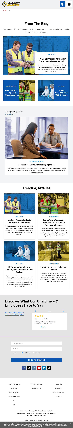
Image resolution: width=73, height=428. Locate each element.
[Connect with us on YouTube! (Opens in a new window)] (39, 368)
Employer (38, 353)
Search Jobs (14, 388)
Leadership (58, 388)
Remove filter (9, 114)
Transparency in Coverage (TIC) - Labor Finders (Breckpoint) (36, 411)
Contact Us (45, 420)
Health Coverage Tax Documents (36, 415)
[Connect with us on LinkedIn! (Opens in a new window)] (44, 368)
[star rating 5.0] (49, 316)
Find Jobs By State (14, 392)
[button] (35, 311)
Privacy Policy (33, 426)
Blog (14, 400)
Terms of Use (37, 420)
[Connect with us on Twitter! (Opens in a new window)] (29, 368)
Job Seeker (27, 353)
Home (4, 10)
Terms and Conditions (62, 425)
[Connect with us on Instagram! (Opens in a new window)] (34, 368)
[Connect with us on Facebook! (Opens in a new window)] (24, 368)
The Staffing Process (14, 396)
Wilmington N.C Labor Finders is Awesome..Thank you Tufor (45, 322)
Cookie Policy (63, 424)
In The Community (58, 392)
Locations (58, 396)
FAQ (14, 405)
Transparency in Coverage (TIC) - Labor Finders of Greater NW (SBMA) (36, 413)
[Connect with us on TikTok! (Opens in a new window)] (49, 368)
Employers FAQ (36, 388)
